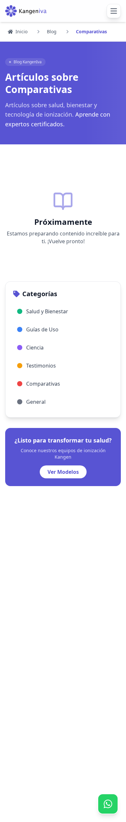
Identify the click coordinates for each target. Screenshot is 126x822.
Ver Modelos (63, 471)
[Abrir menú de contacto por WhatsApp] (107, 803)
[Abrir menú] (114, 11)
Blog (52, 31)
